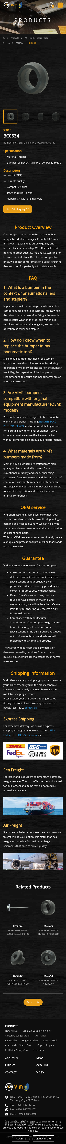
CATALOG (42, 1065)
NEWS (39, 1058)
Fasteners (38, 1050)
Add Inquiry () (20, 209)
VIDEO (40, 1072)
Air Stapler (11, 1040)
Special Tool (50, 1040)
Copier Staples (45, 1045)
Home (4, 38)
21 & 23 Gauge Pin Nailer (37, 1030)
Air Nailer (41, 1035)
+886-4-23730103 (25, 1104)
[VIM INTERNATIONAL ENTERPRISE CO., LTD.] (13, 5)
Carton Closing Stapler (17, 1035)
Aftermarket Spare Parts (36, 38)
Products (15, 38)
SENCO (19, 43)
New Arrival (11, 1030)
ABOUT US (11, 1058)
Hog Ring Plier (30, 1040)
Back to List (33, 1002)
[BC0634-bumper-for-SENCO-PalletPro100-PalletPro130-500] (33, 78)
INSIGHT (10, 1065)
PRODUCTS (11, 1026)
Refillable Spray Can (16, 1050)
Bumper (6, 43)
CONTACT (10, 1072)
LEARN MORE (43, 1138)
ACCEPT (20, 1138)
